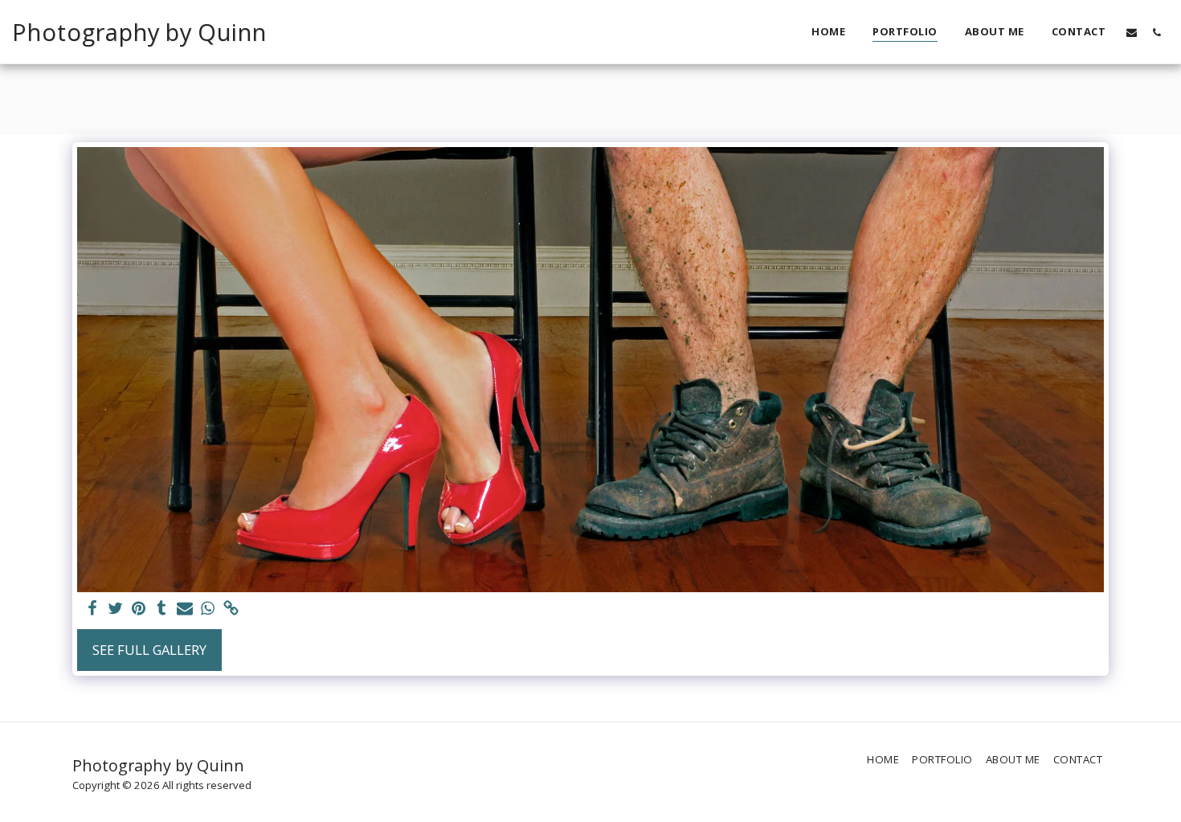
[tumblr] (161, 609)
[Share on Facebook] (92, 609)
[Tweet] (115, 609)
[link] (231, 609)
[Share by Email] (185, 609)
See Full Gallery (149, 649)
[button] (1131, 32)
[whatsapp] (208, 609)
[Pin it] (138, 609)
